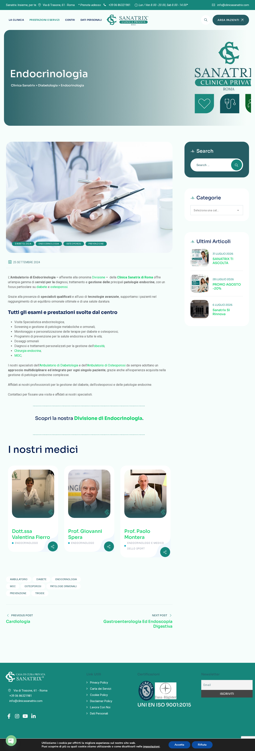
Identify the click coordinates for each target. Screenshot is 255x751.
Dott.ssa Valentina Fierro (31, 534)
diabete (41, 287)
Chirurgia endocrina (27, 351)
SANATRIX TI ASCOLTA (223, 261)
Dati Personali (91, 19)
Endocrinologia (49, 244)
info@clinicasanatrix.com (233, 5)
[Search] (206, 20)
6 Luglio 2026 (222, 305)
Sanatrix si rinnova (221, 312)
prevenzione (18, 593)
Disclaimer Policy (101, 701)
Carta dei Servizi (100, 689)
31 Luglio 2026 (223, 253)
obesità (99, 346)
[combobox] (216, 210)
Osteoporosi (73, 244)
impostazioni (151, 746)
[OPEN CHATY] (11, 740)
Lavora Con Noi (100, 707)
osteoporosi (59, 287)
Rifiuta (202, 745)
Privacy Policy (99, 682)
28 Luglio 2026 (223, 279)
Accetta (179, 745)
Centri (70, 19)
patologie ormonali (63, 586)
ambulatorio (18, 579)
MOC (17, 355)
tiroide (39, 593)
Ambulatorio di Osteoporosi (106, 365)
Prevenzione (96, 244)
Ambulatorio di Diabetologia (58, 365)
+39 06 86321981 (119, 5)
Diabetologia (23, 244)
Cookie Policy (99, 695)
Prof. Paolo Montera (137, 534)
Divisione (98, 277)
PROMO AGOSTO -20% (227, 287)
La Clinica (16, 19)
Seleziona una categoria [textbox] (208, 210)
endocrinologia (66, 579)
